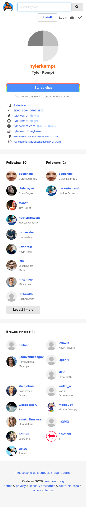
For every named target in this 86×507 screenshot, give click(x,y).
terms (8, 486)
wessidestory (28, 404)
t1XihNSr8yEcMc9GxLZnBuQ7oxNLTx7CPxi (37, 141)
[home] (8, 5)
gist (35, 121)
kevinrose (26, 247)
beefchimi (26, 173)
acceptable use (43, 490)
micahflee (26, 279)
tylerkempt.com (24, 126)
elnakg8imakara (30, 419)
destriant (65, 434)
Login (63, 17)
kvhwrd (64, 343)
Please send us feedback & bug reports (42, 472)
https (43, 126)
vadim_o (65, 386)
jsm (21, 261)
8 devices (20, 105)
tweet (36, 116)
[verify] (80, 17)
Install (47, 17)
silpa (62, 372)
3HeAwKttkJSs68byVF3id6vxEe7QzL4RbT (37, 136)
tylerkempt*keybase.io (29, 131)
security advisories (42, 486)
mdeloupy (66, 404)
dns (53, 126)
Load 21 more (23, 309)
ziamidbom (27, 386)
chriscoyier (26, 188)
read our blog (54, 481)
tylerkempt (21, 115)
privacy (21, 486)
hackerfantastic (29, 217)
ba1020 (24, 434)
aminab (24, 345)
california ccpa (69, 486)
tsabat (23, 203)
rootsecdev (26, 232)
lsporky (64, 360)
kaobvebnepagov (31, 357)
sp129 (23, 448)
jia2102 (64, 421)
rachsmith (26, 294)
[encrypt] (72, 17)
